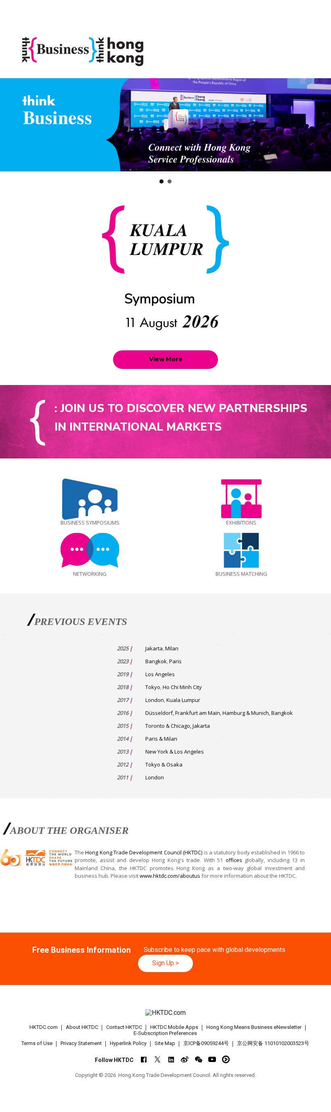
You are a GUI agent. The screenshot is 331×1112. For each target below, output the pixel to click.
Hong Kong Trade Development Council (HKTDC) (143, 852)
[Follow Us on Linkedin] (171, 1059)
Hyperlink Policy (128, 1043)
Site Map (165, 1043)
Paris (175, 661)
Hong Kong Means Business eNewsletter (254, 1027)
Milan (171, 648)
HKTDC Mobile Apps (174, 1027)
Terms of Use (36, 1043)
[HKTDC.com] (165, 1013)
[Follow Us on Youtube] (212, 1059)
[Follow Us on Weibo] (185, 1059)
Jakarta (154, 648)
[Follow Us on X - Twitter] (157, 1059)
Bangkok (156, 661)
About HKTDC (82, 1027)
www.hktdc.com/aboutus (170, 875)
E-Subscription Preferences (165, 1033)
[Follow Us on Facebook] (143, 1059)
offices (234, 860)
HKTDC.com (43, 1027)
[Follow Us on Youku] (226, 1059)
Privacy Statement (81, 1043)
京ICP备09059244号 (206, 1043)
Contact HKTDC (124, 1027)
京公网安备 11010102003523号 (273, 1043)
